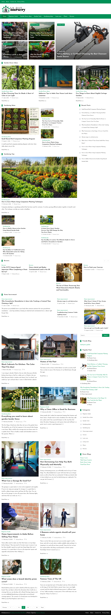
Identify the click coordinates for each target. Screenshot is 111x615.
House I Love (84, 458)
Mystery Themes (40, 612)
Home (3, 1)
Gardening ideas (48, 16)
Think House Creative (86, 460)
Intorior (85, 434)
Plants (65, 16)
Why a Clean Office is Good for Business (57, 409)
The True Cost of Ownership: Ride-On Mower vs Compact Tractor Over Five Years (52, 123)
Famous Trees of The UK (50, 579)
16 (19, 607)
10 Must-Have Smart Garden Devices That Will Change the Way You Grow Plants (52, 230)
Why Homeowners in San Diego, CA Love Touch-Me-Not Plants (95, 132)
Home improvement (7, 299)
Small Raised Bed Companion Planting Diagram (18, 139)
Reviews (72, 16)
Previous (5, 607)
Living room (86, 441)
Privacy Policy (20, 1)
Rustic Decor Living (85, 462)
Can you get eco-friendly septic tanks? (96, 328)
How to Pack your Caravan (65, 267)
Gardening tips (6, 199)
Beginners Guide (13, 16)
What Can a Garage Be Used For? (16, 481)
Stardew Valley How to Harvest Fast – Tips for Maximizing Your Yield (41, 35)
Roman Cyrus (15, 97)
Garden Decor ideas (26, 16)
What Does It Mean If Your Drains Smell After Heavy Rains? (95, 142)
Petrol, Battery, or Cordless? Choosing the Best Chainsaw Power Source (94, 114)
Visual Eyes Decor (85, 464)
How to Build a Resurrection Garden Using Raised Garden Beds (94, 160)
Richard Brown (90, 97)
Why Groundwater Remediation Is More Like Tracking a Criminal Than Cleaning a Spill (95, 126)
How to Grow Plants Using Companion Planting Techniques (22, 202)
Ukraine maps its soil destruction (90, 137)
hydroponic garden (85, 344)
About (7, 1)
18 (28, 607)
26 (37, 607)
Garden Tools (37, 16)
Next (42, 607)
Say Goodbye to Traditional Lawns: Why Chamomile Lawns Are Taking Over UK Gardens (14, 251)
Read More (5, 100)
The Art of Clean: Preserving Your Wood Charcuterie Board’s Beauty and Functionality (41, 288)
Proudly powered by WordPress (18, 612)
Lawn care (58, 16)
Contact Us (13, 1)
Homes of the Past (48, 362)
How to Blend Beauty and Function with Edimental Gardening (12, 35)
